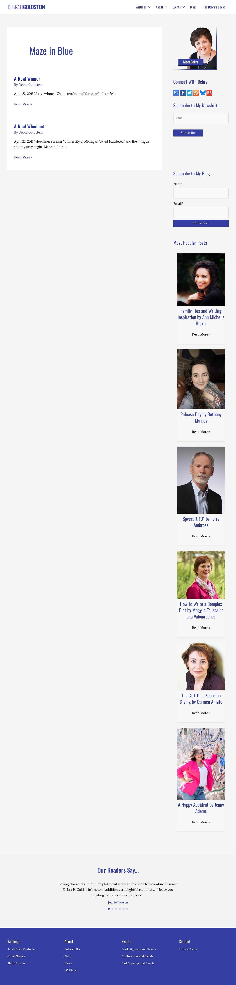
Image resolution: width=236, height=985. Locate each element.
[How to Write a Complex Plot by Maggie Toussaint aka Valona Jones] (201, 575)
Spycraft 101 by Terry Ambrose (201, 521)
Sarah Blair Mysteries (21, 949)
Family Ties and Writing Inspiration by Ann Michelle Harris (201, 317)
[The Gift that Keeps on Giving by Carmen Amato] (201, 666)
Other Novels (16, 956)
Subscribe (188, 133)
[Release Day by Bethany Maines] (201, 379)
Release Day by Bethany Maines (201, 417)
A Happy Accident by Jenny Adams (201, 807)
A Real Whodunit (29, 126)
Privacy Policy (188, 949)
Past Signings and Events (138, 963)
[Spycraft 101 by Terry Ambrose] (201, 480)
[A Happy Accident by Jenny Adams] (201, 763)
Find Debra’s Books (213, 7)
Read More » (23, 104)
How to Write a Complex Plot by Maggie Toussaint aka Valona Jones (201, 610)
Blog (193, 7)
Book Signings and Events (139, 949)
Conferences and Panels (137, 956)
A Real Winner (27, 78)
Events (177, 7)
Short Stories (16, 963)
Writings (141, 7)
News (68, 963)
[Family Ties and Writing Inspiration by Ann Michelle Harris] (201, 279)
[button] (149, 7)
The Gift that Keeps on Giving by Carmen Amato (201, 698)
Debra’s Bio (72, 949)
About (159, 7)
